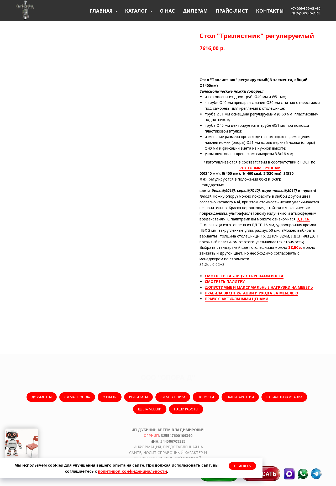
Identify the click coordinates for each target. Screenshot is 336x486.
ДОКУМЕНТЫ (42, 397)
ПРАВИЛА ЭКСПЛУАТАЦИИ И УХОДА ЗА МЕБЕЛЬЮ (251, 292)
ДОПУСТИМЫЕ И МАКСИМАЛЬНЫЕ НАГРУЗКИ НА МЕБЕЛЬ (259, 287)
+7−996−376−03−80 (305, 8)
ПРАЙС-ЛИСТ (232, 11)
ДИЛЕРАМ (195, 11)
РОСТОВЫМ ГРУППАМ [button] (260, 167)
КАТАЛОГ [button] (137, 11)
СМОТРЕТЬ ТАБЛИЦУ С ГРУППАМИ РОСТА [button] (244, 275)
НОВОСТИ (206, 397)
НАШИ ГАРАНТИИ (240, 397)
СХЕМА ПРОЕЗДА (77, 397)
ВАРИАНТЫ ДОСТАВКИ (284, 397)
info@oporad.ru (305, 13)
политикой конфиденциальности (132, 471)
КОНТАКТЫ (270, 11)
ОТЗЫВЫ (110, 397)
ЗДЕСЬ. (303, 218)
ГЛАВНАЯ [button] (102, 11)
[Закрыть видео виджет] (37, 429)
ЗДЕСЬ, (295, 247)
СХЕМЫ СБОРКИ (172, 397)
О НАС (167, 11)
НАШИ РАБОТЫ (186, 409)
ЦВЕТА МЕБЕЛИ (149, 409)
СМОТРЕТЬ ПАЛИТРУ (225, 281)
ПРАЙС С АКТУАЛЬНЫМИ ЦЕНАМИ (236, 298)
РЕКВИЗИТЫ (138, 397)
